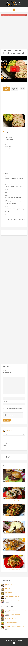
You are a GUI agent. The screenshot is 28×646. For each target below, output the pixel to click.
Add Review (5, 370)
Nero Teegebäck (8, 592)
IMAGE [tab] (22, 88)
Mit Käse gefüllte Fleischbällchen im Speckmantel (15, 610)
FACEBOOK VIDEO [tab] (15, 89)
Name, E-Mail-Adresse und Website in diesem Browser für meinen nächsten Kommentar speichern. (14, 409)
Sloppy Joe (14, 483)
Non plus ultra (8, 588)
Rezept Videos (10, 430)
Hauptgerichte (20, 232)
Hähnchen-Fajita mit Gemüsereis (14, 569)
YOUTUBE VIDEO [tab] (6, 89)
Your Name (5, 396)
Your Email (5, 401)
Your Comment (6, 375)
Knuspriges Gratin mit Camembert (14, 535)
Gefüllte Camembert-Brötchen (11, 622)
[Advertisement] (14, 31)
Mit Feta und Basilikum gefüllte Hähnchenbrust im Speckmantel (15, 627)
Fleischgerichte (13, 232)
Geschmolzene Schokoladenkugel (12, 596)
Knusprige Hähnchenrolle (14, 500)
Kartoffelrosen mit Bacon (10, 618)
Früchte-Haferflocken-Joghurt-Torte (12, 600)
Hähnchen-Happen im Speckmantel (12, 614)
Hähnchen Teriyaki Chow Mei (14, 517)
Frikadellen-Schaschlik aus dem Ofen (14, 552)
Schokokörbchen (8, 584)
